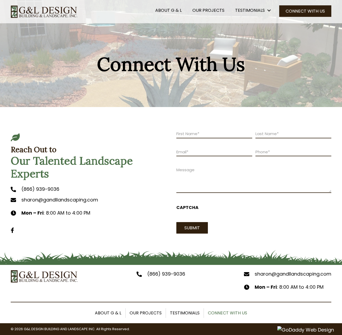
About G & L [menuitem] (108, 313)
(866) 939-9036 (40, 189)
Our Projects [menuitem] (146, 313)
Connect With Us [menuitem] (227, 313)
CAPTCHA (187, 207)
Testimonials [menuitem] (185, 313)
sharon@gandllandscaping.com (59, 199)
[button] (264, 11)
